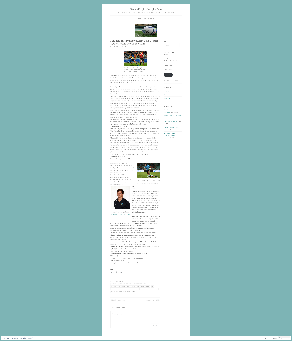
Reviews (166, 95)
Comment (155, 325)
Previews (166, 91)
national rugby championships (140, 286)
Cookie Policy (29, 338)
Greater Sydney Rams (139, 283)
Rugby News (119, 281)
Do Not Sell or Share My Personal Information (138, 332)
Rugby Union (144, 289)
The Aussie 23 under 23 (170, 121)
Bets (120, 283)
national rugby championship (120, 286)
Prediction (123, 289)
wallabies (126, 291)
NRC (152, 286)
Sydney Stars (154, 289)
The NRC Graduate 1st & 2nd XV (172, 127)
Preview (130, 289)
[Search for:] (172, 45)
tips (120, 291)
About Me (151, 18)
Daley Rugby (127, 283)
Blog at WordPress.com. (117, 332)
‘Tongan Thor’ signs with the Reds (117, 299)
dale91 (125, 46)
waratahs (135, 291)
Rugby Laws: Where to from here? (153, 299)
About (144, 18)
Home (140, 18)
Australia (114, 283)
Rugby (137, 289)
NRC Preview (115, 289)
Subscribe (168, 75)
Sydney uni (114, 291)
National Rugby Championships (146, 9)
